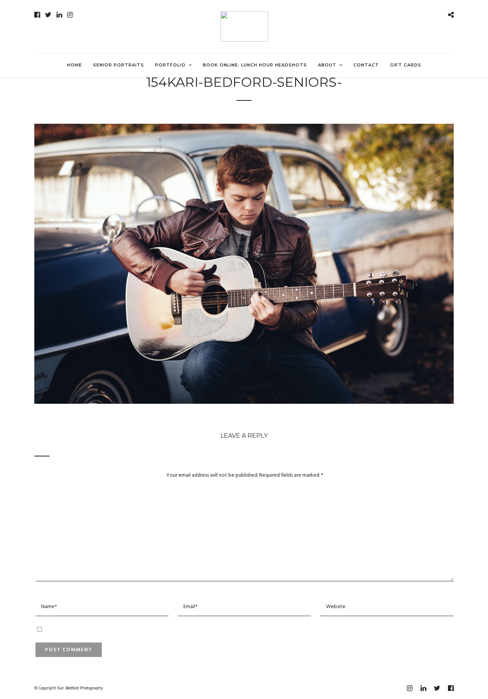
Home (74, 65)
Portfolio (170, 65)
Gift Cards (405, 65)
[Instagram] (70, 14)
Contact (366, 65)
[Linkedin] (59, 14)
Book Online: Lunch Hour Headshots (255, 65)
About (327, 65)
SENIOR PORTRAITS (118, 65)
